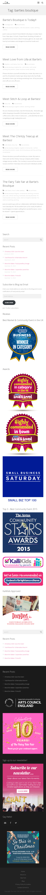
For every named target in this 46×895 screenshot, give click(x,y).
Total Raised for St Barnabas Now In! (16, 257)
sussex (32, 27)
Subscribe (9, 302)
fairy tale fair (26, 27)
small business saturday (9, 198)
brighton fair (17, 67)
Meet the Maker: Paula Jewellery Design (17, 263)
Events (15, 64)
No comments (21, 24)
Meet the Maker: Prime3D (13, 275)
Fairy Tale (20, 64)
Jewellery (22, 190)
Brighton (16, 27)
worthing (32, 69)
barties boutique (9, 27)
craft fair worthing (14, 195)
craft (21, 27)
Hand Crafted (15, 190)
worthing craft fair (30, 106)
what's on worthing (8, 200)
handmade (22, 195)
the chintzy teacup (25, 150)
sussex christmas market (22, 69)
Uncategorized (9, 24)
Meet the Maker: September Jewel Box (17, 269)
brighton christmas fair (26, 148)
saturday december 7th (32, 195)
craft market (25, 67)
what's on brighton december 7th (30, 198)
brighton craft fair (19, 106)
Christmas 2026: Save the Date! (14, 251)
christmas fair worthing (26, 193)
